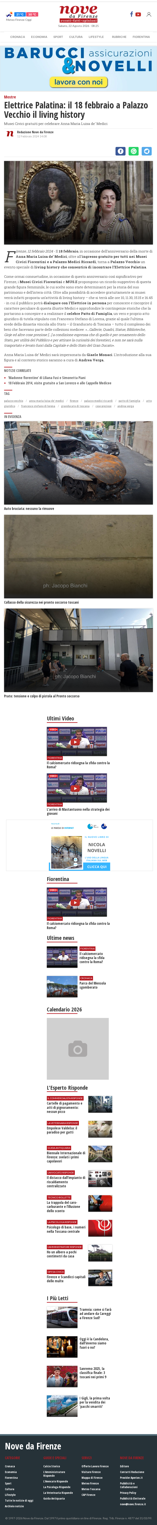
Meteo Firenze (90, 1483)
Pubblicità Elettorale (132, 1498)
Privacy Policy (128, 1493)
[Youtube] (138, 14)
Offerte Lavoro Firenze (95, 1466)
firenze (74, 401)
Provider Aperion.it (131, 1478)
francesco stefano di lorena (38, 406)
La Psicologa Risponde (56, 1487)
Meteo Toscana (91, 1489)
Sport (58, 37)
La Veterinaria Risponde (58, 1493)
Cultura (76, 37)
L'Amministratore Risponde (54, 1474)
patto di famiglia (129, 401)
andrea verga (125, 406)
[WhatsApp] (134, 151)
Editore (124, 1466)
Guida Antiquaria (54, 1498)
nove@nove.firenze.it (133, 1504)
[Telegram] (147, 151)
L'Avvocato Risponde (55, 1481)
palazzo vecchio (13, 401)
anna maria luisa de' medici (46, 401)
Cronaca (17, 37)
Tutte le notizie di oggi (19, 1500)
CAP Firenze (88, 1495)
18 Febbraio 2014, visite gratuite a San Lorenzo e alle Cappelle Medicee (59, 383)
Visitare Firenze (91, 1472)
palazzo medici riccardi (98, 401)
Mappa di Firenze (92, 1478)
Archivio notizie (14, 1506)
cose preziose (103, 406)
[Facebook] (132, 14)
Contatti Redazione (132, 1472)
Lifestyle (96, 37)
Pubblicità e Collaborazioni (129, 1485)
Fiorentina (141, 37)
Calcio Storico (51, 1466)
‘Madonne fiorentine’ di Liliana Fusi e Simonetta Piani (46, 377)
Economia (39, 37)
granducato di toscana (75, 406)
